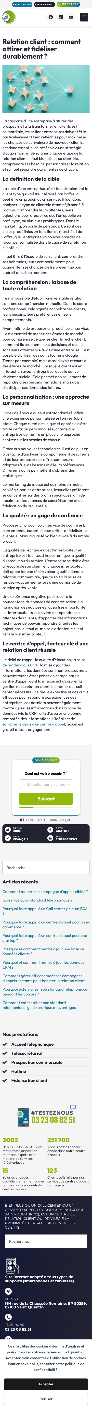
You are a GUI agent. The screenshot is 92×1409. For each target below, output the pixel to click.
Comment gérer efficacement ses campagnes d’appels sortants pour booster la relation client (43, 978)
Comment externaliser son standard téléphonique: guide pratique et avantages (39, 1005)
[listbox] (46, 784)
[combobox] (46, 867)
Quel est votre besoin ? (46, 773)
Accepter (46, 1384)
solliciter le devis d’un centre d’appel (33, 724)
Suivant (46, 799)
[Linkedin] (60, 17)
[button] (84, 17)
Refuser (46, 1399)
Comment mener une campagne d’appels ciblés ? (45, 891)
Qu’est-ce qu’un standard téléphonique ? (37, 900)
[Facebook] (50, 17)
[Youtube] (70, 17)
